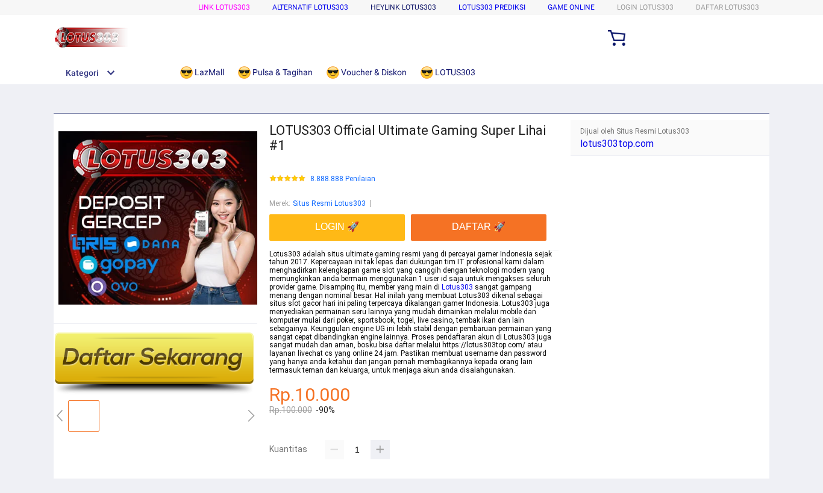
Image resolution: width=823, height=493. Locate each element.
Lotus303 (457, 287)
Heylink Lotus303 (403, 7)
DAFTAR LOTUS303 (727, 7)
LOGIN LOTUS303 (645, 7)
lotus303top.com (617, 143)
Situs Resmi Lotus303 (329, 203)
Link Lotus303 (224, 7)
